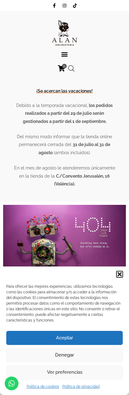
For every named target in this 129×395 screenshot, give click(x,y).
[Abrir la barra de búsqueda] (71, 68)
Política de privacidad (81, 386)
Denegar (64, 355)
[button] (119, 274)
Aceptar (64, 338)
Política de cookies (43, 386)
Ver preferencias (64, 372)
